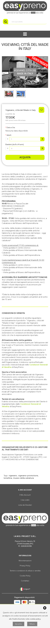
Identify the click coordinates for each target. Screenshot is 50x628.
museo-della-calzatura (23, 478)
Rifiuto (32, 624)
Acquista (25, 157)
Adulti (9, 135)
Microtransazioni (25, 561)
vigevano (13, 475)
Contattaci (25, 581)
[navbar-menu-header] (25, 34)
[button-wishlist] (41, 110)
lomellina (8, 478)
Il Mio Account (25, 495)
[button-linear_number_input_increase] (42, 139)
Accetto (18, 624)
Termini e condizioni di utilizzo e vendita (25, 571)
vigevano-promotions (28, 475)
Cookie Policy (25, 576)
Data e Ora (11, 127)
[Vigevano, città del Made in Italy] (25, 72)
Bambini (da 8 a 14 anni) (14, 144)
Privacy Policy (25, 566)
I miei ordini (25, 500)
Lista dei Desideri (25, 505)
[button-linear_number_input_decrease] (7, 139)
